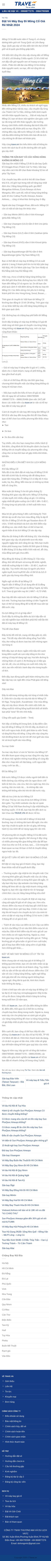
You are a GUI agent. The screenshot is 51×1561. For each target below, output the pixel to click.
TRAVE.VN (20, 813)
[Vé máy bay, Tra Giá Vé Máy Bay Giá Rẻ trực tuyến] (25, 4)
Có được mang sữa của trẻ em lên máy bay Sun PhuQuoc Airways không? (24, 1120)
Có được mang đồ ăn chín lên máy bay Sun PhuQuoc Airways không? (22, 1129)
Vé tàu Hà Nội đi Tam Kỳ (13, 1180)
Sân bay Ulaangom (11, 1155)
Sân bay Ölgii (8, 1185)
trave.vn (15, 144)
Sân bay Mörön (9, 1195)
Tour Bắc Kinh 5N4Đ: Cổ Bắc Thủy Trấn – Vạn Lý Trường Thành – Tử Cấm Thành (25, 1241)
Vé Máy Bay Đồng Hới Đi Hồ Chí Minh (20, 1190)
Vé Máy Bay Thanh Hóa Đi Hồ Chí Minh (20, 1205)
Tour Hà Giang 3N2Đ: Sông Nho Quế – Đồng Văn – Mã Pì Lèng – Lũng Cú (25, 1233)
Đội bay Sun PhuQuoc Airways (16, 1150)
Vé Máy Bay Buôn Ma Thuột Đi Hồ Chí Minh (22, 1160)
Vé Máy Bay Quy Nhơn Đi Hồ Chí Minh (20, 1165)
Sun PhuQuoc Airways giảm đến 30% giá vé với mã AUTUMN (24, 1220)
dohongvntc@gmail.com (29, 1543)
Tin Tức (5, 18)
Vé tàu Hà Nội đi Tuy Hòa (14, 1106)
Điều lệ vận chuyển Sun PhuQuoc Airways (21, 1135)
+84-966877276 (38, 1540)
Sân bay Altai (8, 1248)
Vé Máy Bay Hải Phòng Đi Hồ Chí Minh (20, 1227)
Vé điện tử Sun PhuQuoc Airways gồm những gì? (25, 1140)
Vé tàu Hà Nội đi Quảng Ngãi (15, 1175)
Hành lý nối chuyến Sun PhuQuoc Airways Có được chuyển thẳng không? (23, 1112)
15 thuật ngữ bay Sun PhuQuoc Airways (20, 1145)
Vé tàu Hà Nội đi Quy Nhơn (14, 1170)
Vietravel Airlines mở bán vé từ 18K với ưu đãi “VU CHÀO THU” (23, 1212)
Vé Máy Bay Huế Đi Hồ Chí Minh (17, 1200)
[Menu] (3, 4)
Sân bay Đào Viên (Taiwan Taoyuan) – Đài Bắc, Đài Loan (13, 1082)
